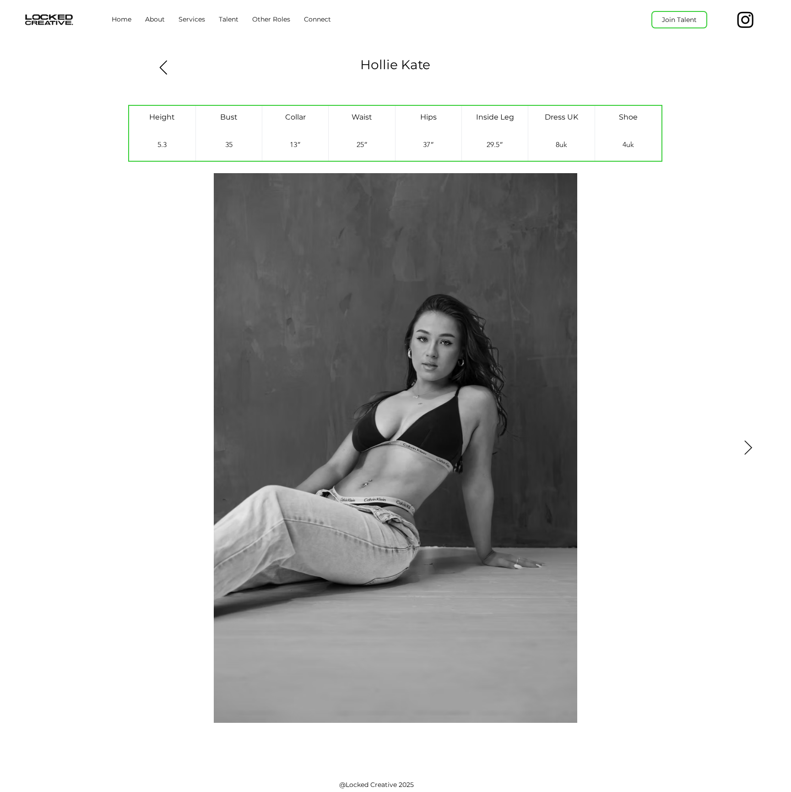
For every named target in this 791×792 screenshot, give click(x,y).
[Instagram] (745, 19)
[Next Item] (748, 448)
